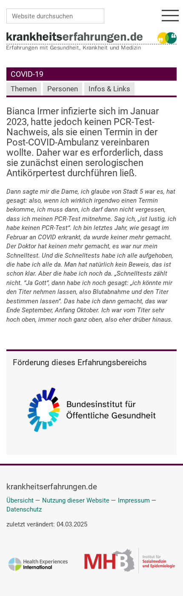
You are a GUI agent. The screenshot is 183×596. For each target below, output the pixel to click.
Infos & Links (109, 89)
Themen (24, 89)
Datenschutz (24, 509)
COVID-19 (27, 74)
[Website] (74, 37)
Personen (62, 89)
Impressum (134, 500)
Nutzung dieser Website (75, 500)
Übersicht (20, 500)
